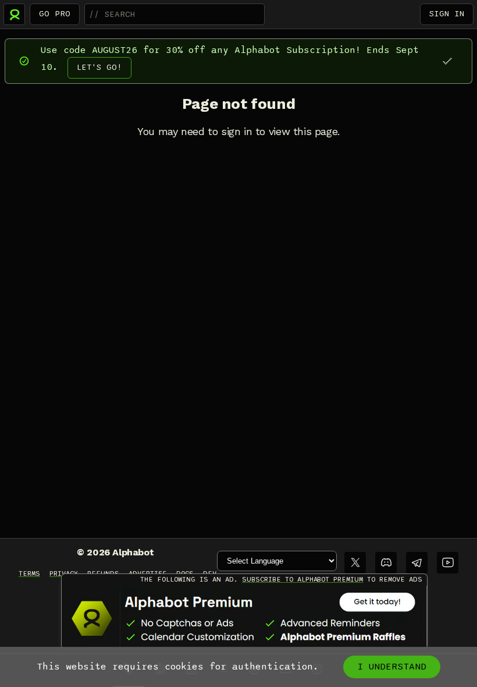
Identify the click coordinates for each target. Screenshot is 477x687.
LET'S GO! (99, 67)
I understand (391, 666)
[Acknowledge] (447, 61)
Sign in (446, 14)
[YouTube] (447, 562)
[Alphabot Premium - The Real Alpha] (244, 618)
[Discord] (386, 562)
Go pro (54, 14)
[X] (355, 562)
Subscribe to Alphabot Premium (302, 579)
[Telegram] (417, 562)
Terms (29, 573)
